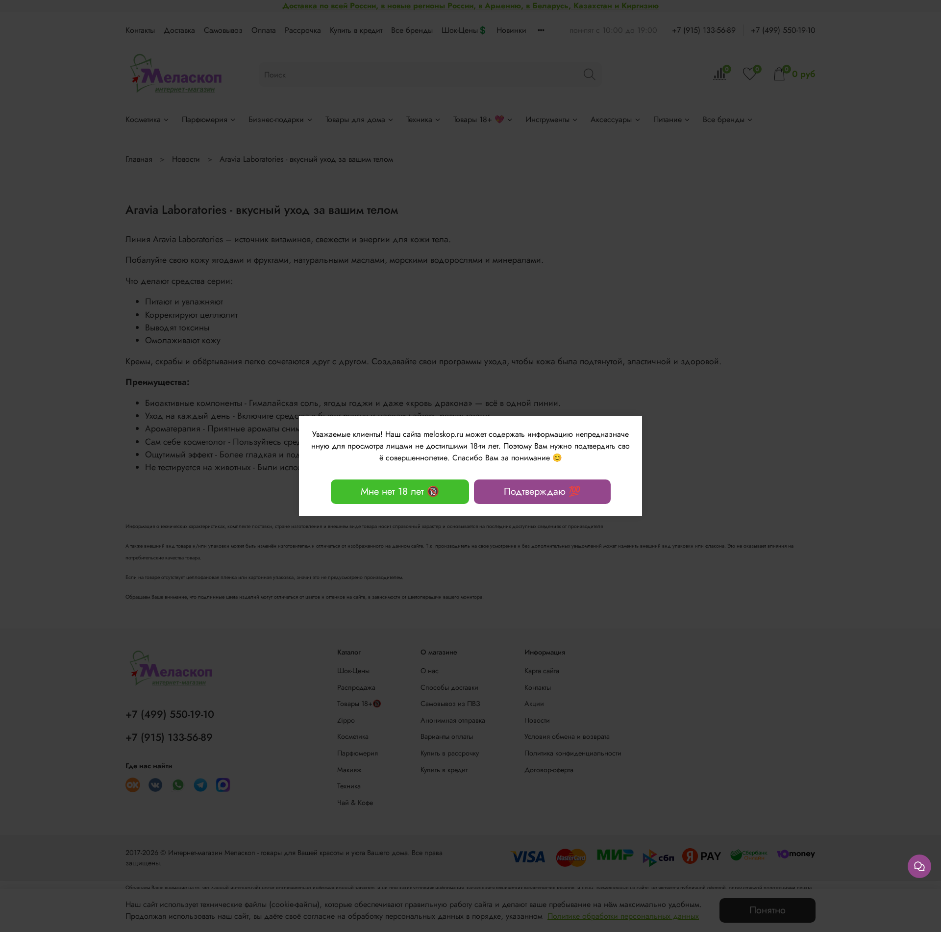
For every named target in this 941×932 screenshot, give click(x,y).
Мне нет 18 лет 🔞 (400, 491)
